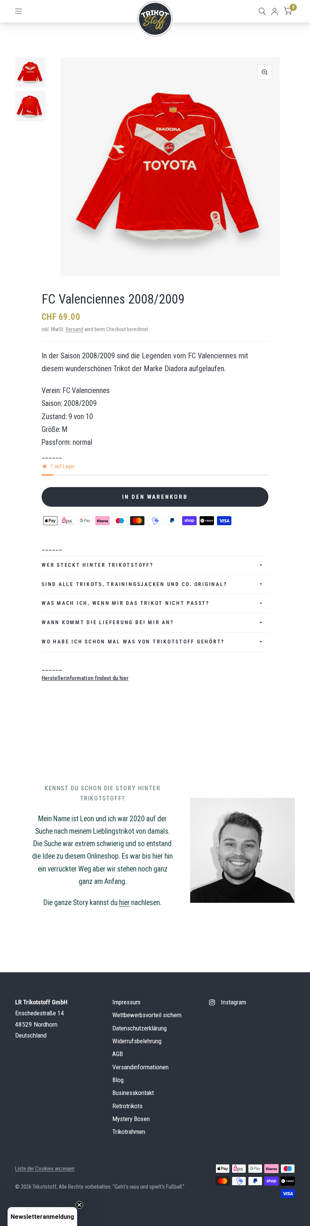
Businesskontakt (133, 1092)
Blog (118, 1080)
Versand (74, 329)
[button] (42, 1216)
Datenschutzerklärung (139, 1028)
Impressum (126, 1002)
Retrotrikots (127, 1106)
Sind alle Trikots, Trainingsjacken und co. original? (135, 584)
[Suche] (262, 11)
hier (124, 902)
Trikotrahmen (128, 1131)
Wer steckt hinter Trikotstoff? (97, 565)
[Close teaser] (79, 1205)
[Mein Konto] (274, 11)
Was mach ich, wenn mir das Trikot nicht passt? (125, 603)
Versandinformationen (140, 1067)
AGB (117, 1054)
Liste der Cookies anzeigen (44, 1168)
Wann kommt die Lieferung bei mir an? (108, 622)
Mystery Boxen (131, 1119)
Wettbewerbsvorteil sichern (146, 1015)
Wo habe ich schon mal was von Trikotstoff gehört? (133, 641)
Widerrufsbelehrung (136, 1041)
